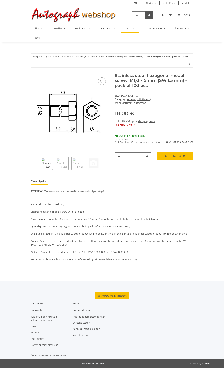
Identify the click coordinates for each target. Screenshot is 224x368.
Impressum (37, 338)
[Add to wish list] (102, 81)
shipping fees (60, 355)
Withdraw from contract (112, 295)
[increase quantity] (147, 156)
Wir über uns (80, 335)
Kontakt (185, 3)
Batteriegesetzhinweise (44, 345)
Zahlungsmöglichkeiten (86, 328)
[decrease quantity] (119, 156)
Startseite (151, 3)
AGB (33, 326)
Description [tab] (39, 181)
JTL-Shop (206, 363)
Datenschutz (38, 310)
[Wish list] (170, 15)
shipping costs (146, 121)
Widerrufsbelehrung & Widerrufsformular (44, 318)
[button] (162, 15)
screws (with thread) (139, 99)
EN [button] (135, 3)
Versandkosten (81, 322)
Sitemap (35, 332)
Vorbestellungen (82, 310)
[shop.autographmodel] (75, 15)
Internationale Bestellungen (89, 316)
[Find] (149, 15)
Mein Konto (169, 3)
